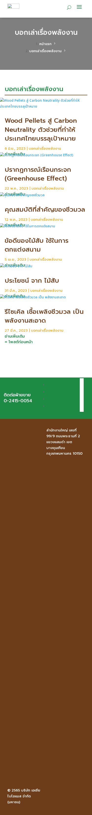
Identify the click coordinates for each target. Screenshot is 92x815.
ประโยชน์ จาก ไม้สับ (32, 280)
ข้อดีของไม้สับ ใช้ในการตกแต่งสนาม (36, 245)
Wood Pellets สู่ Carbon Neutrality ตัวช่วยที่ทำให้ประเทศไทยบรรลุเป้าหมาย (41, 129)
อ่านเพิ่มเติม (15, 336)
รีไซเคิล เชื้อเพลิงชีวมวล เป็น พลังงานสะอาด (44, 316)
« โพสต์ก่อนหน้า (19, 342)
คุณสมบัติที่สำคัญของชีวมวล (45, 209)
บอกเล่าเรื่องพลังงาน (45, 148)
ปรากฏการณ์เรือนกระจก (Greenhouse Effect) (38, 174)
